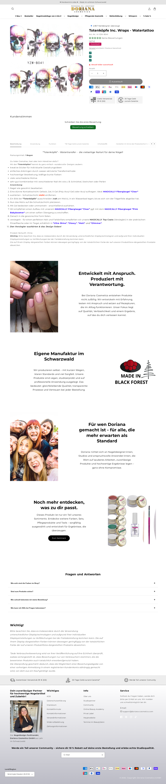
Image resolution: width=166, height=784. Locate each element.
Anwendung (35, 144)
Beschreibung (15, 144)
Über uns (87, 696)
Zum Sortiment (59, 538)
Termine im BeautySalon (93, 722)
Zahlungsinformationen (57, 726)
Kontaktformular (54, 709)
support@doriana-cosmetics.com (138, 711)
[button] (12, 9)
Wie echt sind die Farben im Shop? (25, 583)
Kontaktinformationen (56, 713)
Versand (92, 48)
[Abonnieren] (102, 755)
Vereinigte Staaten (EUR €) (18, 774)
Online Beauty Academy (93, 709)
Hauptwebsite (89, 718)
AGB (49, 696)
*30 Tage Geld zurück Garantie (77, 144)
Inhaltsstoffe (102, 144)
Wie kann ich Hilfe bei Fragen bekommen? (28, 608)
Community (88, 705)
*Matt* (81, 223)
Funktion (52, 144)
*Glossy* (72, 223)
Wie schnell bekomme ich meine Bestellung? (29, 600)
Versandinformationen (56, 718)
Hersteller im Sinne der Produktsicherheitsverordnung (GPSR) (140, 144)
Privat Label (88, 713)
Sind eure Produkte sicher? (22, 591)
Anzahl (92, 68)
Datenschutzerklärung (56, 701)
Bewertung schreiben (83, 127)
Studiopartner (89, 701)
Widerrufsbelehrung (55, 722)
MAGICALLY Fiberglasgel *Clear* (120, 191)
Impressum (52, 705)
